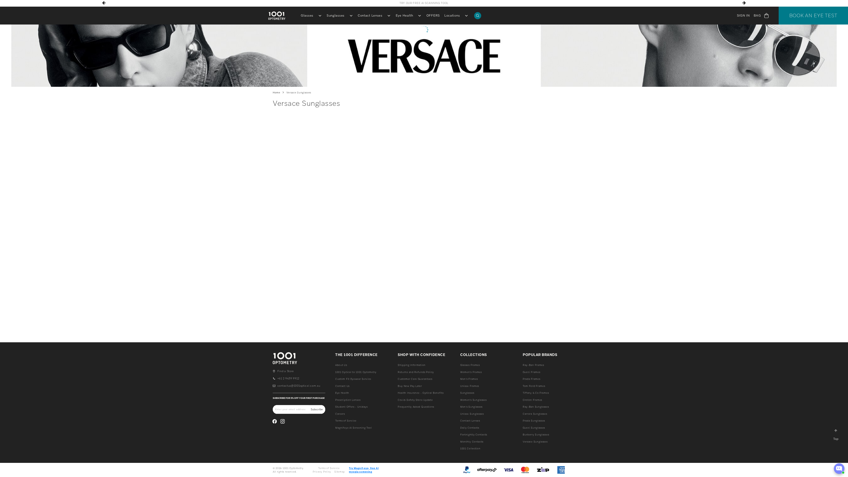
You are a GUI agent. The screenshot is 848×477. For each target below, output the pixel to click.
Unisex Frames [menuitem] (469, 386)
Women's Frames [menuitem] (471, 372)
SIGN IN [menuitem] (743, 15)
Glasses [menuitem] (307, 15)
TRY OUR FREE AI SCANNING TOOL (424, 3)
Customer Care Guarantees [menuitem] (415, 378)
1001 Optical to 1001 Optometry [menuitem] (356, 372)
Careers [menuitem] (340, 413)
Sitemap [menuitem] (339, 471)
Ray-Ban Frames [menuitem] (533, 365)
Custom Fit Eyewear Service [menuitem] (353, 378)
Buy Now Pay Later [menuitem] (410, 386)
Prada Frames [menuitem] (531, 378)
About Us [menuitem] (341, 365)
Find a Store (285, 371)
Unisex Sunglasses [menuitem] (472, 413)
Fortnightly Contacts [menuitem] (473, 434)
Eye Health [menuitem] (404, 15)
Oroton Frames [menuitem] (532, 399)
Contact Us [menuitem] (342, 386)
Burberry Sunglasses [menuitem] (536, 434)
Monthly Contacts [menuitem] (471, 441)
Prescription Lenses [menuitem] (347, 399)
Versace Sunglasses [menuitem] (535, 441)
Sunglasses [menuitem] (335, 15)
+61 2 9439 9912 (288, 378)
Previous (104, 3)
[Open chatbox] (839, 468)
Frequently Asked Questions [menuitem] (416, 406)
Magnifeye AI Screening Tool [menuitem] (353, 427)
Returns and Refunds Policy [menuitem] (416, 372)
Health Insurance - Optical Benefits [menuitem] (421, 392)
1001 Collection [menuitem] (470, 448)
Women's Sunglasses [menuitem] (473, 399)
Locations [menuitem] (452, 15)
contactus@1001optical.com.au (298, 386)
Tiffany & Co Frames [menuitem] (536, 392)
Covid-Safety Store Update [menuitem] (415, 399)
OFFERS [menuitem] (433, 15)
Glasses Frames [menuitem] (470, 365)
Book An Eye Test (813, 15)
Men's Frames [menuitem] (469, 378)
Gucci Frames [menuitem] (531, 372)
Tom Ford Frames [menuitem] (534, 386)
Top (836, 439)
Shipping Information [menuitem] (412, 365)
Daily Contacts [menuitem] (469, 427)
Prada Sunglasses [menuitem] (534, 420)
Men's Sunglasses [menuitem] (471, 406)
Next (744, 3)
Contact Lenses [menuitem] (370, 15)
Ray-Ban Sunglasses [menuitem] (536, 406)
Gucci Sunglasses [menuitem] (534, 427)
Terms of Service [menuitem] (345, 420)
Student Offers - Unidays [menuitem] (351, 406)
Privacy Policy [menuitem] (322, 471)
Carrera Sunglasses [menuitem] (535, 413)
